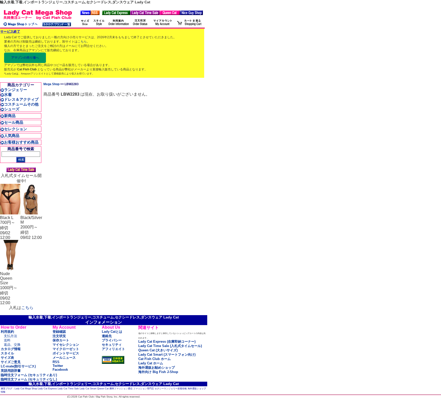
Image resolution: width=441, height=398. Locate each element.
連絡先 (107, 336)
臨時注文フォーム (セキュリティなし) (29, 379)
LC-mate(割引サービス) (18, 366)
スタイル (7, 353)
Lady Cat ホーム (150, 363)
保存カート (61, 340)
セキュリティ (112, 344)
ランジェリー (15, 89)
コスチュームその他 (21, 104)
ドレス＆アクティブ (21, 99)
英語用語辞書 (11, 371)
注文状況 (59, 336)
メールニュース (64, 358)
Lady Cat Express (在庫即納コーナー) (166, 341)
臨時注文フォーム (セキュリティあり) (29, 375)
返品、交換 (12, 344)
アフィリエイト (113, 349)
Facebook (60, 369)
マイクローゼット (66, 349)
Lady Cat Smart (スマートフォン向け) (166, 354)
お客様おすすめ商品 (21, 142)
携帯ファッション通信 (120, 388)
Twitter (58, 366)
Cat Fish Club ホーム (154, 359)
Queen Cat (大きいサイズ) (158, 350)
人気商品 (11, 135)
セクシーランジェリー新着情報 (171, 388)
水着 (8, 94)
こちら (82, 41)
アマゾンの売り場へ (25, 57)
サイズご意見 (11, 362)
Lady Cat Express (47, 388)
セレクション (15, 129)
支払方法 (10, 336)
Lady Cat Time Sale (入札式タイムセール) (170, 346)
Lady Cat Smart (88, 388)
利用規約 (7, 331)
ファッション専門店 (143, 388)
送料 (7, 340)
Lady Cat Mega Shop (26, 388)
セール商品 (13, 122)
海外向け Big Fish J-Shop (158, 372)
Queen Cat (103, 388)
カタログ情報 (11, 349)
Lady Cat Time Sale (68, 388)
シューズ (11, 109)
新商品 (10, 115)
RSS (56, 362)
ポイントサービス (66, 353)
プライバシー (112, 340)
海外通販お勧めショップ (156, 367)
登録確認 (59, 331)
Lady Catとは (112, 331)
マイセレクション (66, 344)
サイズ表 (7, 358)
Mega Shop (51, 84)
